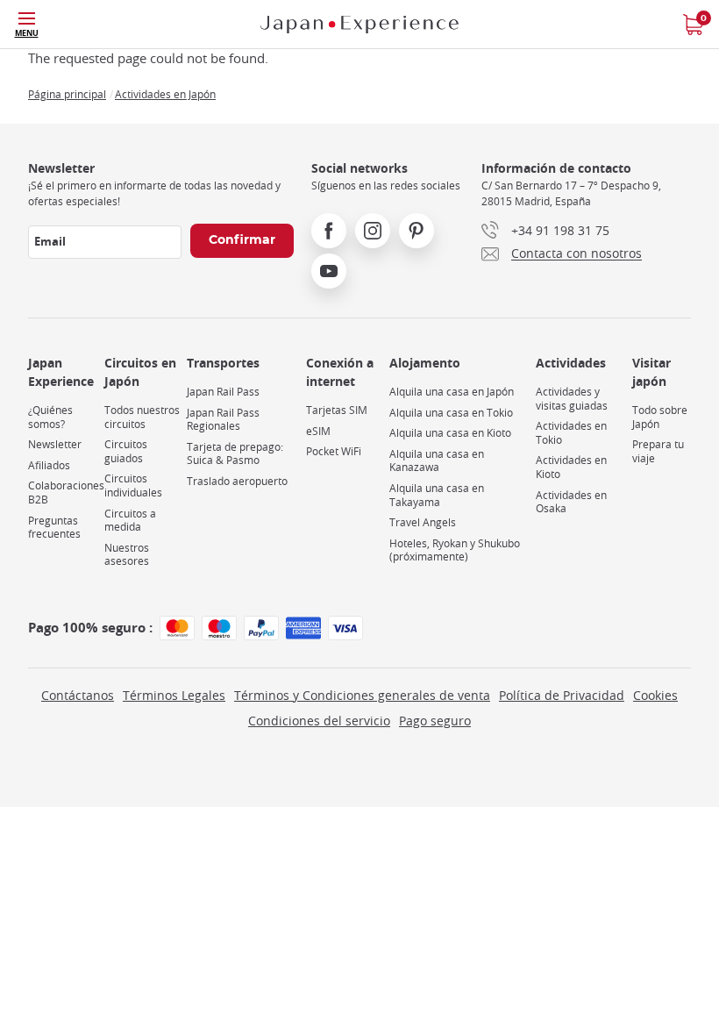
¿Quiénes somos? (50, 417)
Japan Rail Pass (223, 391)
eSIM (318, 431)
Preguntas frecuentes (54, 527)
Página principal (67, 94)
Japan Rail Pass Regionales (223, 419)
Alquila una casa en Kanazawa (436, 461)
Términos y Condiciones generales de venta (362, 695)
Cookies (655, 695)
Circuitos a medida (130, 520)
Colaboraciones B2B (66, 492)
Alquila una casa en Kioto (450, 432)
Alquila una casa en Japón (451, 391)
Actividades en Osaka (571, 502)
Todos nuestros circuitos (142, 417)
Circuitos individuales (133, 485)
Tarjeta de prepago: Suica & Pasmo (235, 454)
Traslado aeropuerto (237, 481)
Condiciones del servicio (319, 720)
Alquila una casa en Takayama (436, 495)
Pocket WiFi (333, 451)
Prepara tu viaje (658, 451)
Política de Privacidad (561, 695)
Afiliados (49, 465)
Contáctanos (77, 695)
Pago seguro (435, 720)
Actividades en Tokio (571, 432)
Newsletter (55, 444)
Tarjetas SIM (336, 410)
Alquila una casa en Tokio (451, 412)
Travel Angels (422, 522)
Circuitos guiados (125, 451)
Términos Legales (174, 695)
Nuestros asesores (126, 554)
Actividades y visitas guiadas (572, 398)
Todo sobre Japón (659, 417)
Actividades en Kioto (571, 467)
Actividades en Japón (165, 94)
